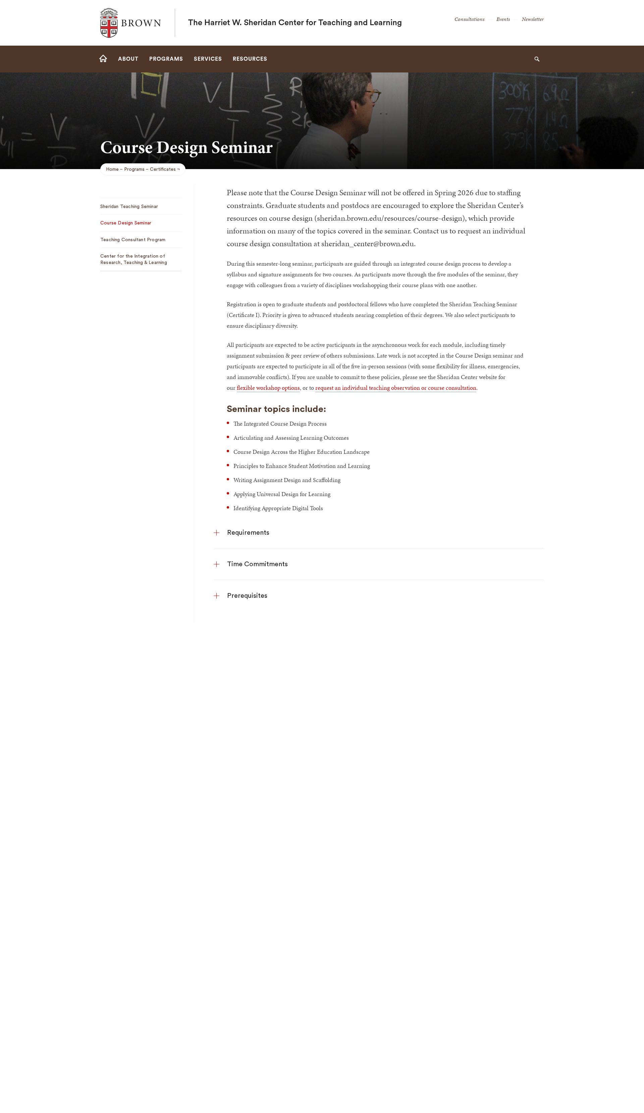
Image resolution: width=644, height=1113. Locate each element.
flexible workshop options (268, 387)
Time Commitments (257, 564)
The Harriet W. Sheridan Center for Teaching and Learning (295, 23)
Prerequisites (247, 595)
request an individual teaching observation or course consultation (395, 387)
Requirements (248, 532)
